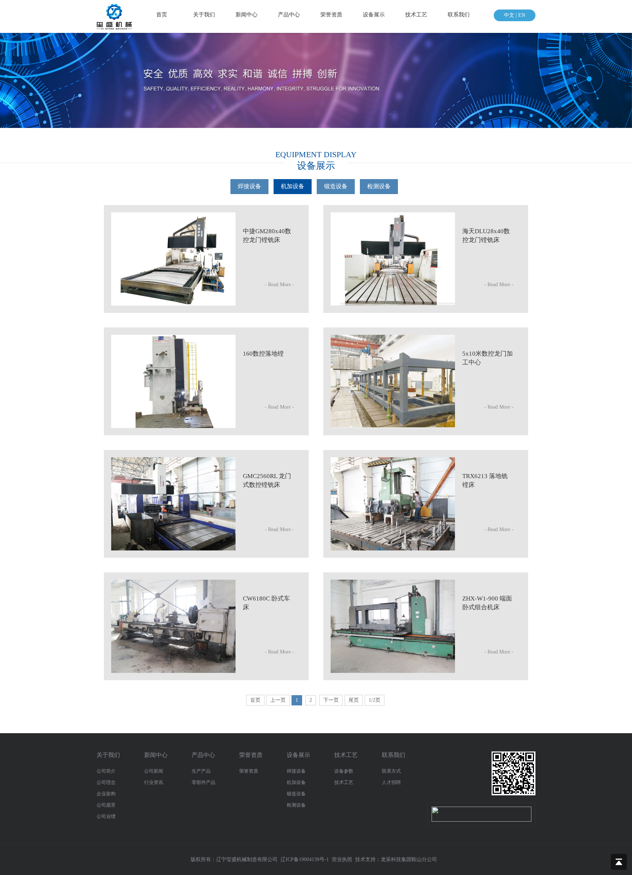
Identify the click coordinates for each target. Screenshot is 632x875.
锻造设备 (296, 793)
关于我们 (204, 15)
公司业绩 (106, 816)
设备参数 (343, 771)
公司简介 (106, 771)
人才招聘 (391, 782)
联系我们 (459, 15)
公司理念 (106, 782)
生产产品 (201, 771)
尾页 (354, 700)
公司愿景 (106, 805)
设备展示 (374, 15)
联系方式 (391, 771)
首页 (161, 15)
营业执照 (342, 859)
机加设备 (296, 782)
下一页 (331, 700)
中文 (509, 15)
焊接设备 (296, 771)
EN (521, 15)
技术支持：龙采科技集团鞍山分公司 (396, 859)
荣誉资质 (331, 15)
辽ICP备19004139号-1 (305, 859)
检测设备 (296, 805)
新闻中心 (246, 15)
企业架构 (106, 793)
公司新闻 (153, 771)
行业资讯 (153, 782)
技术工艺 (416, 15)
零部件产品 (203, 782)
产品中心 (289, 15)
